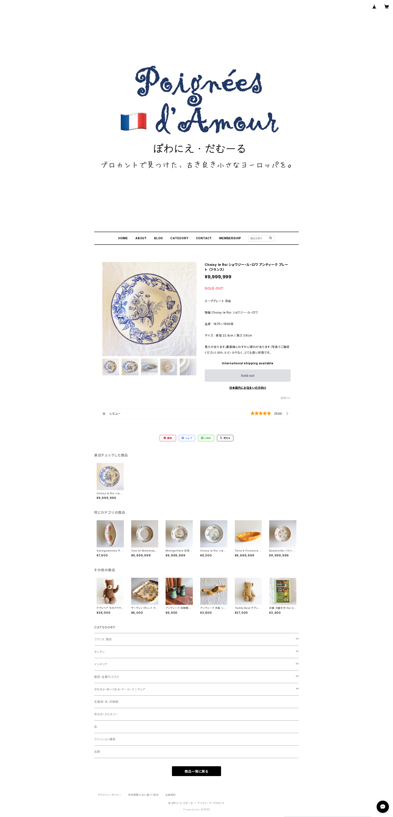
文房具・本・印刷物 (106, 701)
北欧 (97, 751)
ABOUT (141, 238)
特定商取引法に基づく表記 (143, 794)
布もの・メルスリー (106, 714)
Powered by (192, 809)
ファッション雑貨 (104, 739)
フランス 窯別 (103, 639)
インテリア (100, 664)
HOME (123, 238)
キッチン (99, 651)
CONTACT (204, 238)
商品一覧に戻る (196, 771)
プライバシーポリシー (109, 794)
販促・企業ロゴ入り (106, 676)
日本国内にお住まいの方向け (247, 387)
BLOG (158, 238)
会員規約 (170, 794)
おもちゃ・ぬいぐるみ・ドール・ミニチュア (120, 689)
